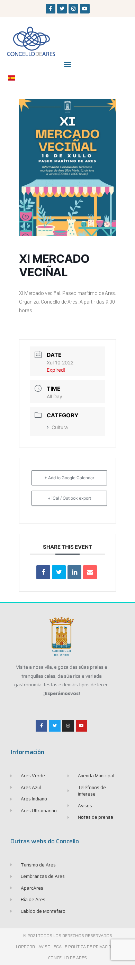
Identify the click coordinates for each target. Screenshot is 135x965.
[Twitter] (62, 8)
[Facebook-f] (50, 8)
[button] (67, 63)
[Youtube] (85, 8)
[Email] (90, 572)
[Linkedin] (74, 572)
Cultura (60, 427)
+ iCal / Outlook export (69, 498)
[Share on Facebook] (43, 572)
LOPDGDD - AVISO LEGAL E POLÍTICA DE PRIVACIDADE (67, 946)
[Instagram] (73, 8)
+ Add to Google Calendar (69, 477)
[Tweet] (59, 572)
